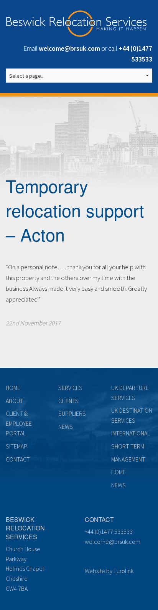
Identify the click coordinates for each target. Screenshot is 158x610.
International (130, 433)
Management (128, 459)
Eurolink (123, 571)
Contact (18, 459)
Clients (68, 401)
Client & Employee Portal (19, 423)
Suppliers (72, 413)
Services (70, 388)
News (65, 426)
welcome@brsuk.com (112, 541)
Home (13, 388)
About (14, 401)
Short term (127, 446)
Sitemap (16, 446)
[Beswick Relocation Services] (76, 22)
